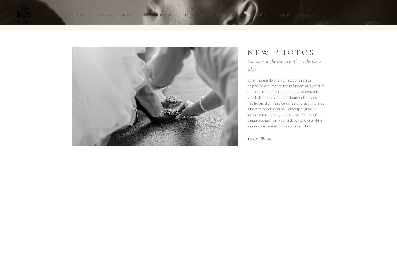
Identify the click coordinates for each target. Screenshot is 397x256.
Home (269, 42)
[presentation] (84, 96)
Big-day (266, 138)
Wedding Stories (288, 42)
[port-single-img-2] (155, 96)
